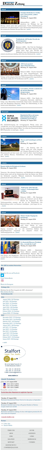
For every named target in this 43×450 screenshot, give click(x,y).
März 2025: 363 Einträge (10, 335)
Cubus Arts (7, 424)
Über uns (11, 430)
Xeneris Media (8, 425)
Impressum (32, 439)
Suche (32, 430)
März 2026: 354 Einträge (10, 309)
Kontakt (11, 442)
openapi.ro (11, 390)
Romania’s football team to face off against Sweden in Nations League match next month (19, 406)
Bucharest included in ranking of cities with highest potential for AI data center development (21, 412)
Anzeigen (31, 433)
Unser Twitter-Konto (7, 278)
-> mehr (4, 342)
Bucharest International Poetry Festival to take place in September (21, 400)
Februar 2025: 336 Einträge (11, 337)
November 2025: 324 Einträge (12, 319)
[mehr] (28, 29)
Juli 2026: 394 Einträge (10, 301)
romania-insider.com (7, 417)
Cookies (32, 442)
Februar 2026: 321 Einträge (11, 311)
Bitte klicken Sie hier (7, 292)
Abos (11, 433)
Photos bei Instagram (7, 284)
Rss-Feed (11, 439)
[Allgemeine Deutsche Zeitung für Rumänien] (16, 4)
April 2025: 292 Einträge (10, 333)
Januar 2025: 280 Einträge (11, 339)
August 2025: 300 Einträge (11, 325)
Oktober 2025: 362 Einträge (11, 321)
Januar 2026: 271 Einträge (11, 313)
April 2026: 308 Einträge (10, 307)
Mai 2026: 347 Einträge (10, 305)
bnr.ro (15, 390)
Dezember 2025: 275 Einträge (12, 317)
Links (32, 436)
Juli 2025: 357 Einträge (10, 327)
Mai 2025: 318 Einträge (10, 331)
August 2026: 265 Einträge (11, 299)
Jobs (11, 436)
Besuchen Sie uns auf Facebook (10, 273)
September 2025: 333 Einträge (12, 323)
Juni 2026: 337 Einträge (10, 303)
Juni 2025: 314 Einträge (10, 329)
